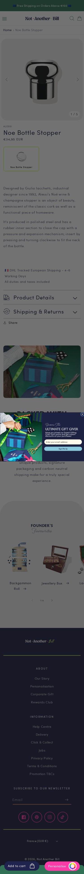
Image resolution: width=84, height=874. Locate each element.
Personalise (57, 866)
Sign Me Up (62, 449)
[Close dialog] (82, 414)
